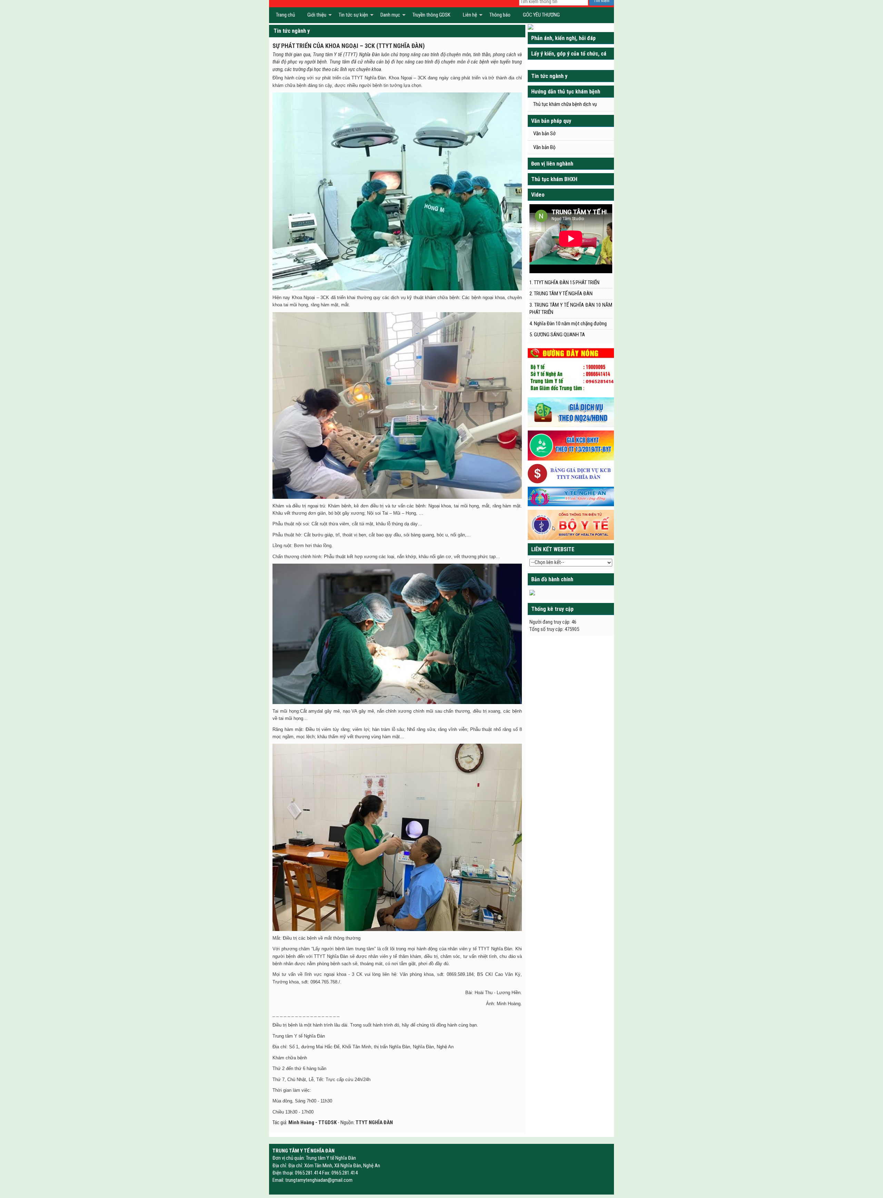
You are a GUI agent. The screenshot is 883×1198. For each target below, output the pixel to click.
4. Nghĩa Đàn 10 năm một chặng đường (568, 323)
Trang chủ (285, 15)
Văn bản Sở (544, 133)
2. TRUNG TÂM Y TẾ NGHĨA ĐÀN (561, 293)
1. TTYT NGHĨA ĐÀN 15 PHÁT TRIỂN (564, 282)
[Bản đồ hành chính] (532, 592)
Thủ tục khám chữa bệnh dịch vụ (565, 104)
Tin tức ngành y (292, 31)
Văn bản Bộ (544, 147)
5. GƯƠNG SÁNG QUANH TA (557, 334)
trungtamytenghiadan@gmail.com (319, 1180)
